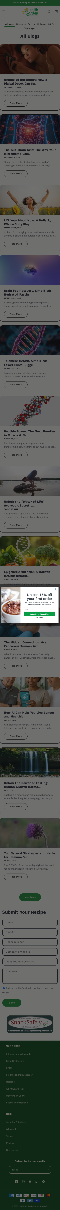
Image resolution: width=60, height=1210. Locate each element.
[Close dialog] (56, 589)
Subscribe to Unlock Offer (39, 614)
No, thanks (39, 617)
